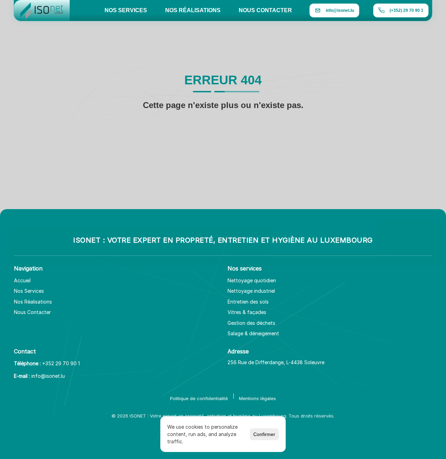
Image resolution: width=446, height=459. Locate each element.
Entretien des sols (248, 302)
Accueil (22, 280)
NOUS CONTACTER (265, 10)
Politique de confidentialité (199, 398)
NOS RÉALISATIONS (193, 10)
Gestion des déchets (251, 323)
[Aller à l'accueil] (42, 10)
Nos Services (29, 291)
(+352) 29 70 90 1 (406, 10)
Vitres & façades (247, 312)
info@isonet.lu (48, 376)
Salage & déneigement (253, 333)
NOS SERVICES (126, 10)
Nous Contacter (32, 312)
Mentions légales (257, 398)
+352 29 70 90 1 (61, 363)
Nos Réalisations (33, 302)
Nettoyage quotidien (252, 280)
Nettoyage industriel (251, 291)
